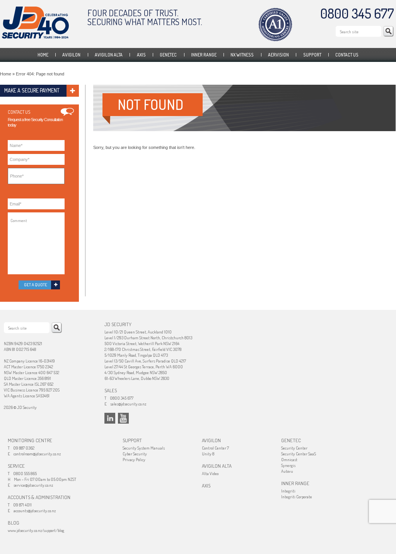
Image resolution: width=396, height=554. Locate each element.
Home (43, 55)
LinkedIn (109, 418)
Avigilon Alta (109, 55)
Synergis (288, 465)
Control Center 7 (215, 448)
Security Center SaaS (298, 454)
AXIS (141, 55)
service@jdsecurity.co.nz (33, 485)
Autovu (287, 471)
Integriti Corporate (296, 496)
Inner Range (204, 55)
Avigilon (71, 55)
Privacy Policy (134, 459)
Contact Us (346, 55)
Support (312, 55)
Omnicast (289, 459)
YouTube (123, 418)
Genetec (168, 55)
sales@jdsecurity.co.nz (128, 404)
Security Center (294, 448)
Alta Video (210, 473)
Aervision (278, 55)
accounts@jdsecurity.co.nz (35, 510)
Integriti (288, 491)
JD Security (35, 23)
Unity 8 (208, 454)
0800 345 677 (357, 13)
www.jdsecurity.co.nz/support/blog (36, 530)
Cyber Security (135, 454)
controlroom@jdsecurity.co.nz (37, 454)
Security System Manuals (144, 448)
